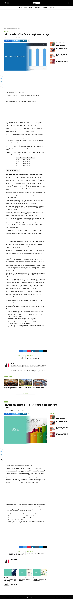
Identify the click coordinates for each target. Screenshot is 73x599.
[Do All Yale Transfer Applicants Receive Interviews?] (11, 382)
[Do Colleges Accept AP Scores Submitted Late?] (52, 56)
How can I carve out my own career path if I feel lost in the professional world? (39, 579)
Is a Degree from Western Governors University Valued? (39, 388)
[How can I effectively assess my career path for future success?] (25, 572)
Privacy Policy (60, 597)
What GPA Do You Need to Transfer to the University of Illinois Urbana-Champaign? (61, 44)
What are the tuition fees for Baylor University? (35, 553)
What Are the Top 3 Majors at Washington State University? (62, 61)
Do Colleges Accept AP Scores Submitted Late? (62, 55)
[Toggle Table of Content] (17, 170)
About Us (51, 7)
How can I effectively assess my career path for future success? (25, 579)
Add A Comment (25, 393)
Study (30, 7)
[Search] (68, 7)
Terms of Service (66, 597)
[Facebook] (2, 76)
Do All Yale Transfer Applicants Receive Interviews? (10, 388)
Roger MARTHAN (10, 410)
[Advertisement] (36, 18)
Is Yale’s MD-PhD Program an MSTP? (25, 388)
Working (45, 7)
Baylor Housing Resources (33, 238)
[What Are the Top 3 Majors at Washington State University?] (52, 61)
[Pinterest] (2, 84)
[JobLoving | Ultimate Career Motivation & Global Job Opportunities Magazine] (36, 3)
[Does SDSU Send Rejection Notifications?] (52, 50)
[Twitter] (2, 78)
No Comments (15, 37)
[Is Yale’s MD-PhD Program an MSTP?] (25, 382)
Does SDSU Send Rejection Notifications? (61, 49)
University (37, 7)
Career (6, 401)
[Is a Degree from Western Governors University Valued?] (40, 382)
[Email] (2, 87)
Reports (25, 7)
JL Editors (9, 37)
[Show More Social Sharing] (29, 41)
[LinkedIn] (2, 81)
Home (20, 7)
